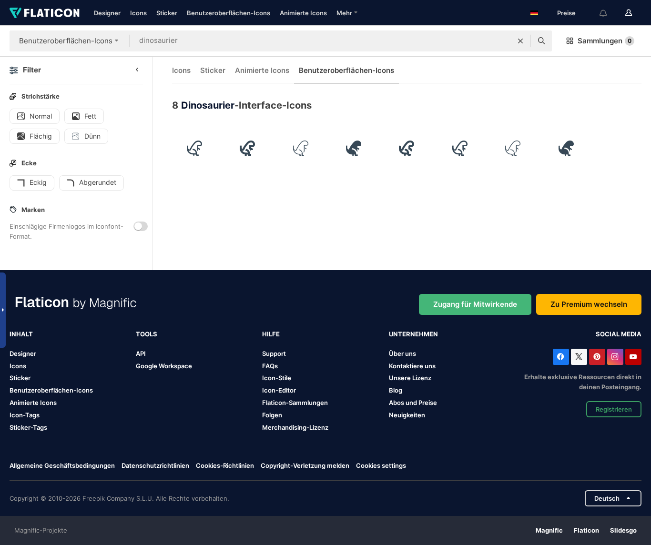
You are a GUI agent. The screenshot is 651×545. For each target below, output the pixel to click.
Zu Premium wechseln (588, 304)
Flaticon (586, 530)
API (141, 353)
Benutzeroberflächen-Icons (228, 13)
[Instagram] (615, 357)
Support (274, 353)
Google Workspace (164, 366)
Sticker (166, 13)
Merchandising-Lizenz (295, 427)
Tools (146, 334)
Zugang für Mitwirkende (475, 304)
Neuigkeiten (407, 415)
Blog (395, 390)
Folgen (272, 415)
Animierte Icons (303, 13)
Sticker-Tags (28, 427)
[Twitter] (579, 357)
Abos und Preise (413, 402)
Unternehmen (413, 334)
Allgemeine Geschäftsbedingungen (62, 465)
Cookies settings (381, 465)
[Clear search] (520, 40)
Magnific (549, 530)
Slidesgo (623, 530)
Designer (107, 13)
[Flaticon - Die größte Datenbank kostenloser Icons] (45, 13)
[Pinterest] (597, 357)
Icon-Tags (25, 415)
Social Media (618, 334)
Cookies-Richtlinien (225, 465)
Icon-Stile (276, 378)
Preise (566, 13)
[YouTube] (633, 357)
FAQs (270, 366)
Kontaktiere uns (412, 366)
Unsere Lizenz (410, 378)
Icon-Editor (279, 390)
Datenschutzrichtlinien (155, 465)
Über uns (402, 353)
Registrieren (614, 409)
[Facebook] (561, 357)
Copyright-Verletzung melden (305, 465)
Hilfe (271, 334)
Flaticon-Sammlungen (295, 402)
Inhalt (21, 334)
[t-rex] (194, 148)
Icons (138, 13)
